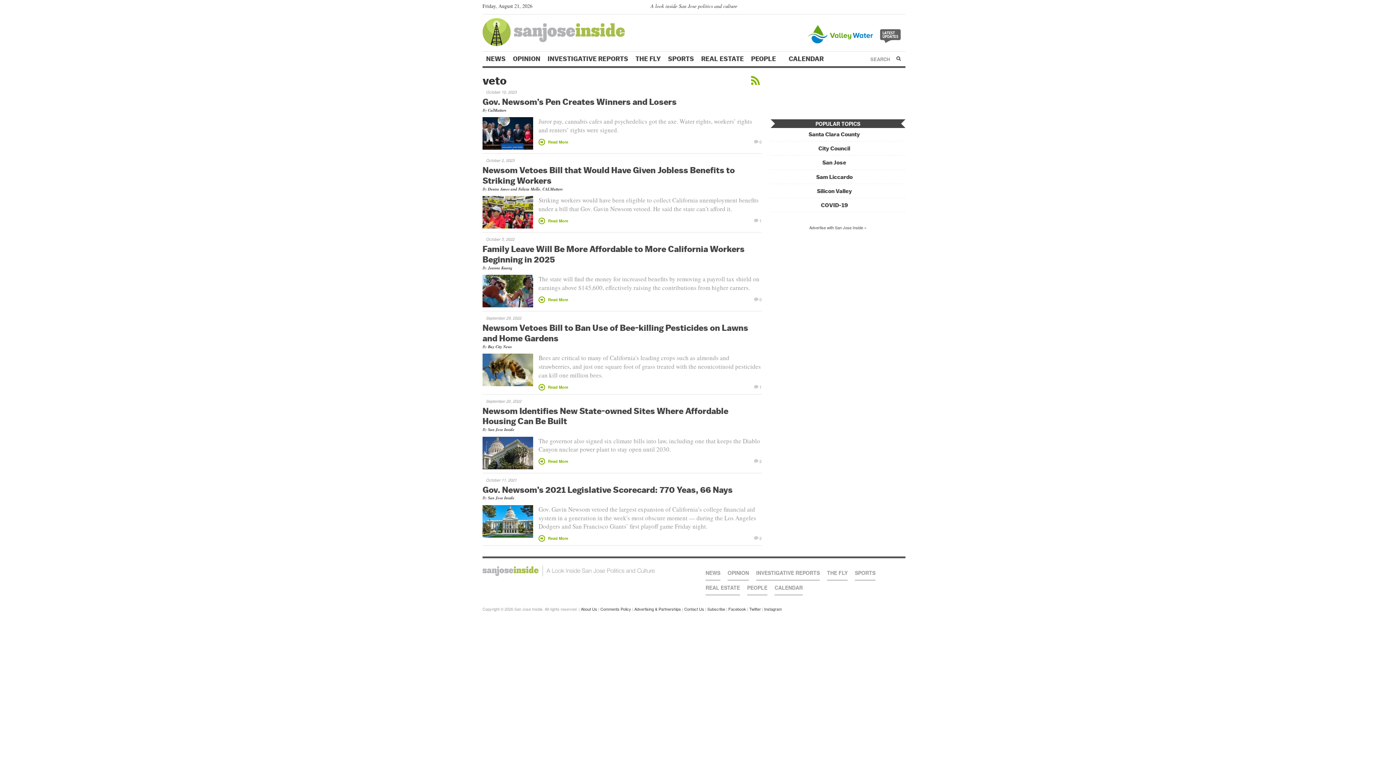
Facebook (737, 609)
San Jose (834, 162)
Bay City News (500, 347)
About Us (589, 609)
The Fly (648, 59)
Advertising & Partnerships (657, 609)
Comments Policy (615, 609)
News (496, 59)
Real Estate (722, 59)
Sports (681, 59)
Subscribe (716, 609)
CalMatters (497, 110)
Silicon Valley (834, 191)
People (764, 59)
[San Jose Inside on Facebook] (891, 8)
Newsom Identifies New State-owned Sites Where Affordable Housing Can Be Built (605, 416)
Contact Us (694, 609)
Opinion (526, 59)
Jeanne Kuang (500, 268)
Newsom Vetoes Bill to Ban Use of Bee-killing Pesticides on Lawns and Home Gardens (615, 332)
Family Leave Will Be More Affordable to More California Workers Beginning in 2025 (614, 254)
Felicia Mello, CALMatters (540, 189)
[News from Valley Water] (855, 33)
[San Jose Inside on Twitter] (880, 8)
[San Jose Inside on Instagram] (901, 8)
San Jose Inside (501, 429)
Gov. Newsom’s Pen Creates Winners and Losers (580, 101)
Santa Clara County (834, 134)
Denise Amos (499, 189)
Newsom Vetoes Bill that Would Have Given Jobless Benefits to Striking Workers (609, 175)
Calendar (807, 59)
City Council (834, 148)
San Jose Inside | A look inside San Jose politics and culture (569, 571)
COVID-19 (834, 205)
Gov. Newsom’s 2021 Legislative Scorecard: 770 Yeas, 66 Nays (608, 489)
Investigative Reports (588, 59)
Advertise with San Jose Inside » (837, 227)
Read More (558, 142)
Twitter (755, 609)
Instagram (773, 609)
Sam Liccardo (834, 177)
